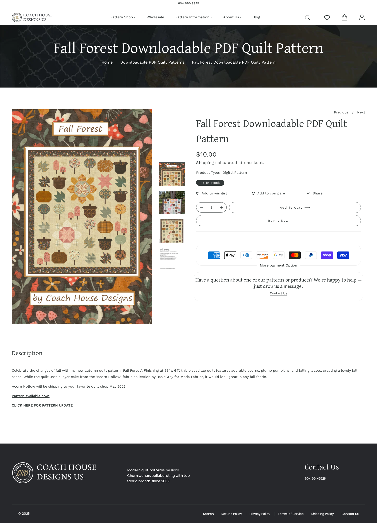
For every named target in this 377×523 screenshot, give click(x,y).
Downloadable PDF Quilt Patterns (152, 62)
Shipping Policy (322, 514)
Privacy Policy (260, 514)
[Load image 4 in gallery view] (172, 259)
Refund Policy (231, 514)
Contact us (350, 514)
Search (208, 514)
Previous (341, 112)
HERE (28, 405)
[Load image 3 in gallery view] (172, 231)
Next (361, 112)
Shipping (205, 162)
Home (107, 62)
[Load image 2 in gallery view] (172, 202)
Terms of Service (291, 514)
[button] (344, 17)
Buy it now (278, 220)
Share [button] (317, 193)
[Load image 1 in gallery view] (172, 174)
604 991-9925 (315, 478)
